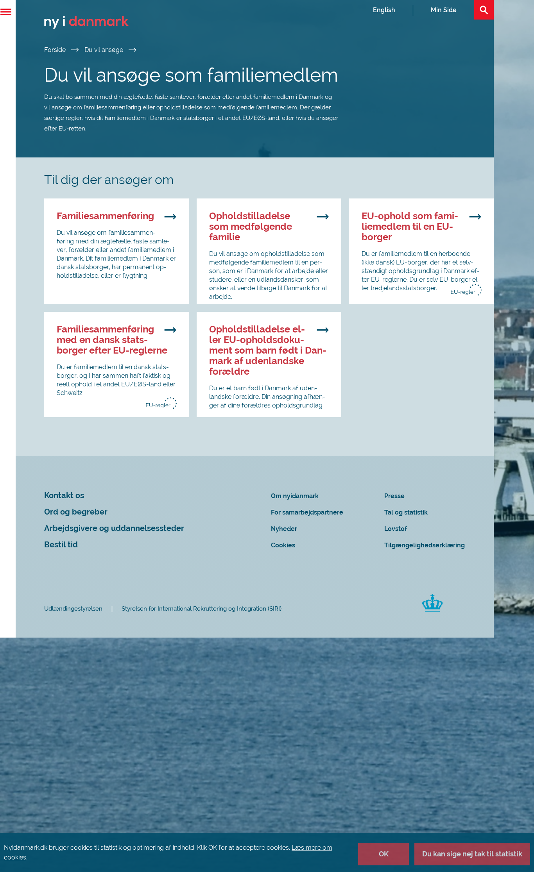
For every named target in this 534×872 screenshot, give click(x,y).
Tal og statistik (406, 512)
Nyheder (284, 528)
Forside (55, 50)
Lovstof (395, 528)
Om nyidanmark (295, 496)
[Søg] (484, 10)
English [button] (384, 10)
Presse (394, 496)
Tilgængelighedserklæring (424, 545)
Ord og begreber (76, 511)
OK (384, 854)
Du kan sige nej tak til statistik (472, 854)
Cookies (283, 545)
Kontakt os (64, 495)
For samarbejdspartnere (307, 512)
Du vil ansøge (104, 50)
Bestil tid (61, 544)
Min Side (444, 10)
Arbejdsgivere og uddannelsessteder (114, 528)
